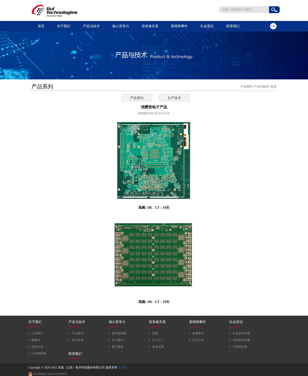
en (273, 26)
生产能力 (118, 340)
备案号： (124, 367)
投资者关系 (150, 26)
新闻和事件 (179, 26)
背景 (155, 333)
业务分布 (37, 346)
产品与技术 (91, 26)
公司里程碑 (38, 353)
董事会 (35, 340)
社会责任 (207, 26)
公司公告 (198, 340)
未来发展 (158, 346)
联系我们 (233, 26)
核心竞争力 (120, 26)
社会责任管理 (241, 333)
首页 (41, 26)
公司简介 (37, 333)
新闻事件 (198, 333)
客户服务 (118, 346)
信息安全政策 (241, 340)
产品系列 (246, 86)
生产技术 (174, 98)
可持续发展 (240, 346)
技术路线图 (119, 333)
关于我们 (63, 26)
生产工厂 (158, 340)
